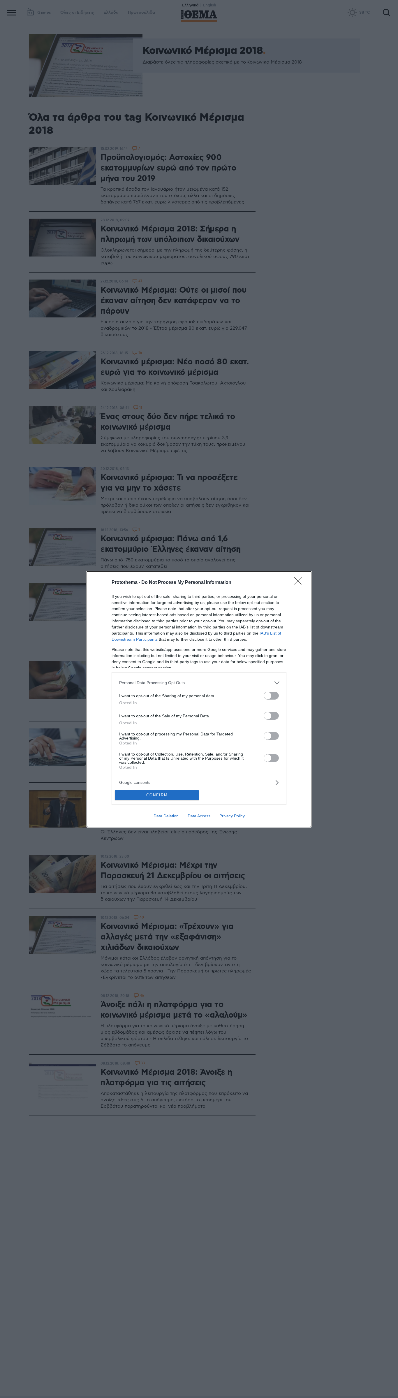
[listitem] (199, 683)
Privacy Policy (232, 816)
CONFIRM (157, 795)
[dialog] (199, 699)
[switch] (271, 696)
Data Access (199, 816)
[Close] (299, 582)
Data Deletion (166, 816)
